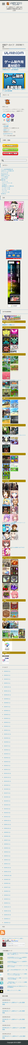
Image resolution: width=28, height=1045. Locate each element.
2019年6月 (7, 891)
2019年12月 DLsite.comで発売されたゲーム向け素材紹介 (17, 987)
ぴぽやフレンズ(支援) (7, 170)
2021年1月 (7, 816)
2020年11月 (7, 824)
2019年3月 (7, 899)
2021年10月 (7, 781)
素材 (3, 180)
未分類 (3, 193)
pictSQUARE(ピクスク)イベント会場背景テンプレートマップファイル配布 (17, 958)
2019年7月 (7, 887)
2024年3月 (7, 675)
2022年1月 (7, 769)
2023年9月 (7, 698)
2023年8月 (7, 702)
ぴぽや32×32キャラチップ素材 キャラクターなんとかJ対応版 (17, 978)
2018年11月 (7, 910)
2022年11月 (7, 734)
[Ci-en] (8, 121)
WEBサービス (5, 175)
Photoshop (4, 173)
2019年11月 (7, 871)
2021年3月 (7, 808)
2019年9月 (7, 879)
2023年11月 (7, 691)
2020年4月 (7, 852)
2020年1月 (7, 863)
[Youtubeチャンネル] (8, 117)
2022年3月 (7, 761)
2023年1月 (7, 730)
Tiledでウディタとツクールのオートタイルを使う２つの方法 (17, 966)
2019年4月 (7, 895)
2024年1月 (7, 683)
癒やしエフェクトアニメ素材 (14, 990)
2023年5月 (7, 714)
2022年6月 (7, 749)
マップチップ (6, 187)
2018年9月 (7, 918)
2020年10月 (7, 828)
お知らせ (4, 178)
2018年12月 (7, 907)
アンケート (4, 172)
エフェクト (5, 192)
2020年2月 (7, 859)
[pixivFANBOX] (12, 121)
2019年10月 (7, 875)
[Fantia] (4, 121)
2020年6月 (7, 844)
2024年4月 (7, 671)
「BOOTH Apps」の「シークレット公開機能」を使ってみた (17, 983)
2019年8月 (7, 883)
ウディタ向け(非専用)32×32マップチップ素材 (17, 970)
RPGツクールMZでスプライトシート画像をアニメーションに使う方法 (17, 974)
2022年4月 (7, 757)
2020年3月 (7, 856)
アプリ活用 (4, 177)
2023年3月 (7, 722)
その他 (4, 184)
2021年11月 (7, 777)
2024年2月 (7, 679)
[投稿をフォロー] (2, 934)
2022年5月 (7, 753)
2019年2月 (7, 903)
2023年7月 (7, 706)
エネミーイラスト (7, 183)
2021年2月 (7, 812)
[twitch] (12, 117)
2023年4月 (7, 718)
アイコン (5, 181)
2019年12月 (7, 867)
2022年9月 (7, 738)
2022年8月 (7, 742)
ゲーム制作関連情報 (7, 169)
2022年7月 (7, 746)
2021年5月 (7, 801)
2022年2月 (7, 765)
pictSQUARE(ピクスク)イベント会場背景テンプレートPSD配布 (17, 962)
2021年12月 (7, 773)
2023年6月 (7, 710)
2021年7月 (7, 793)
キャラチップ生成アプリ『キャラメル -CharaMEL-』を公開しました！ (17, 954)
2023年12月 (7, 687)
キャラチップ (6, 189)
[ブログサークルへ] (13, 944)
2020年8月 (7, 836)
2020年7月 (7, 840)
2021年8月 (7, 789)
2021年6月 (7, 797)
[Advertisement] (14, 27)
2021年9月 (7, 785)
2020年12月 (7, 820)
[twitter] (4, 117)
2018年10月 (7, 914)
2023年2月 (7, 726)
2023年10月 (7, 694)
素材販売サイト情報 (8, 186)
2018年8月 (7, 922)
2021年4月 (7, 804)
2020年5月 (7, 848)
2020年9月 (7, 832)
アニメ (4, 190)
